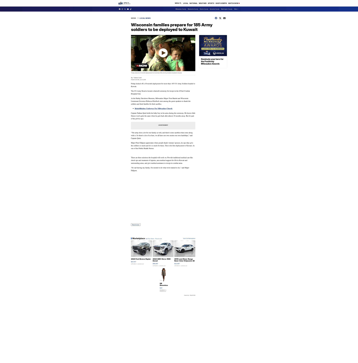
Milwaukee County (181, 9)
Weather (203, 3)
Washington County (226, 9)
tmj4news (123, 9)
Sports (211, 3)
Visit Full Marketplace (189, 238)
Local (185, 3)
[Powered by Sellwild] (192, 295)
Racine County (204, 9)
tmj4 (120, 9)
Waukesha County (193, 9)
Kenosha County (214, 9)
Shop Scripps (221, 3)
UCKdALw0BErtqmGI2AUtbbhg (128, 9)
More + (236, 9)
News (133, 18)
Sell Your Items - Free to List (154, 238)
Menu (177, 3)
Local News (145, 18)
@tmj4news (131, 9)
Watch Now (233, 3)
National (193, 3)
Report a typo (135, 224)
